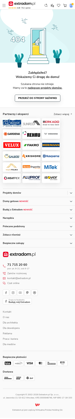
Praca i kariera (10, 339)
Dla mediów (9, 344)
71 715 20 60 (17, 265)
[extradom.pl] (22, 3)
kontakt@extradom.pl (19, 278)
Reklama (7, 333)
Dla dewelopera (11, 328)
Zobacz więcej (61, 114)
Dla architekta (10, 322)
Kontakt (7, 311)
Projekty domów (12, 192)
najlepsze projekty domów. (45, 88)
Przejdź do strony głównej (37, 98)
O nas (6, 317)
